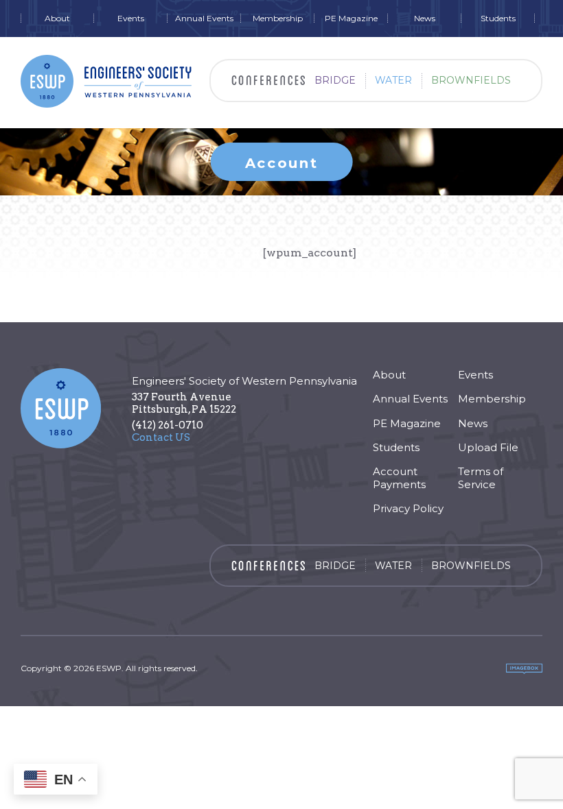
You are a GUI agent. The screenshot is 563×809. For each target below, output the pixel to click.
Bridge (335, 80)
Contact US (161, 437)
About (57, 18)
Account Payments (399, 478)
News (424, 18)
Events (130, 18)
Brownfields (471, 80)
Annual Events (204, 18)
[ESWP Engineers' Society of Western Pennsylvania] (106, 81)
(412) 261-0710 (167, 425)
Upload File (488, 447)
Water (393, 80)
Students (498, 18)
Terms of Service (480, 478)
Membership (278, 18)
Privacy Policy (408, 508)
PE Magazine (351, 18)
